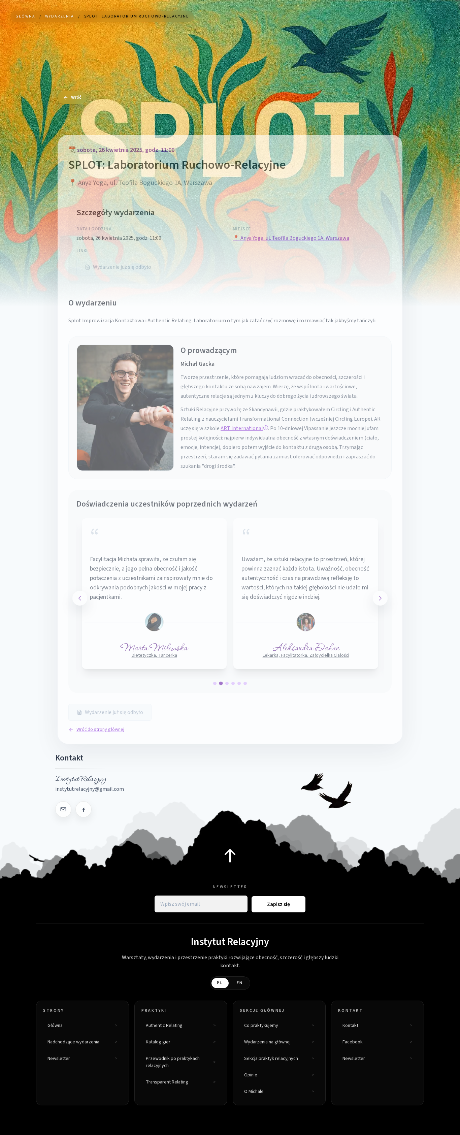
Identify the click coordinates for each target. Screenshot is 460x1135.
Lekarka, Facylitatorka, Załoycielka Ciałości (306, 655)
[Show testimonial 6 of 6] (245, 683)
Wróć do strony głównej (100, 729)
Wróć (76, 97)
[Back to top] (230, 856)
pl (220, 983)
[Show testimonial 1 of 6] (215, 683)
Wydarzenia (59, 16)
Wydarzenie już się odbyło (122, 267)
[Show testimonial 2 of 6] (221, 683)
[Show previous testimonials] (79, 598)
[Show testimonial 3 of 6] (227, 683)
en (240, 983)
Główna (25, 16)
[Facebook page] (83, 809)
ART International (242, 428)
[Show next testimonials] (380, 598)
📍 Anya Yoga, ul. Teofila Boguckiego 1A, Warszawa (291, 238)
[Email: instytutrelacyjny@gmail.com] (63, 809)
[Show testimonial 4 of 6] (233, 683)
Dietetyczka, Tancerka (154, 655)
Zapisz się (278, 904)
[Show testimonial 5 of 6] (239, 683)
